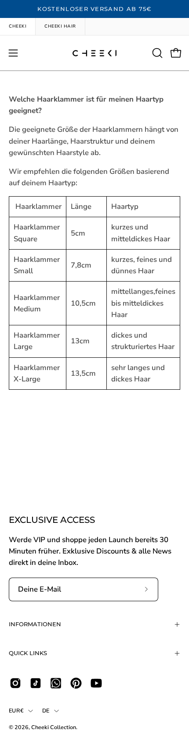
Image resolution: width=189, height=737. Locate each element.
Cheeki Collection (53, 727)
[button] (156, 53)
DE (46, 710)
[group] (94, 9)
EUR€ (16, 710)
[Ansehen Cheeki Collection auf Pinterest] (76, 683)
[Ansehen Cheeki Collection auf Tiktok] (35, 683)
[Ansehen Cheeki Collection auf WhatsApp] (55, 683)
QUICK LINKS (28, 653)
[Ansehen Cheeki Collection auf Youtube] (96, 683)
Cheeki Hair (60, 26)
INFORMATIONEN (35, 624)
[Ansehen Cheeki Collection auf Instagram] (15, 683)
